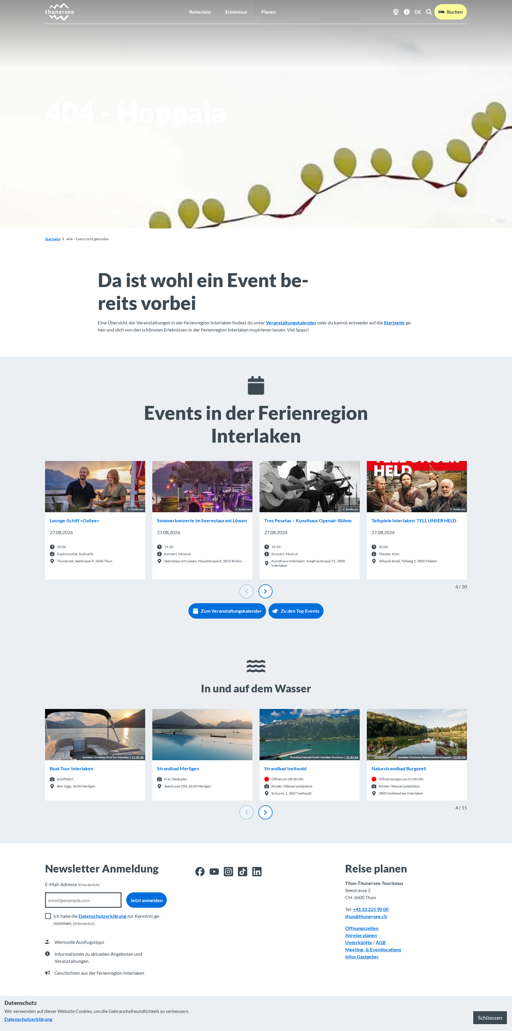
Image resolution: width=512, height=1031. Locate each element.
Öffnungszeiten (361, 928)
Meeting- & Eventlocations (373, 949)
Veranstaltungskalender (291, 322)
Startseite (52, 239)
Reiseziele (200, 12)
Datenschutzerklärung (102, 916)
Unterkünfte (358, 942)
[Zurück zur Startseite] (59, 11)
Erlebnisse (236, 12)
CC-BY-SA (138, 757)
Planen (268, 12)
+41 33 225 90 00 (370, 909)
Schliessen (490, 1017)
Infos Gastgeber (362, 956)
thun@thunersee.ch (366, 916)
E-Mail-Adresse (72, 884)
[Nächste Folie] (265, 591)
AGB (380, 942)
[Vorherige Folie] (246, 591)
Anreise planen (361, 935)
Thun (501, 220)
